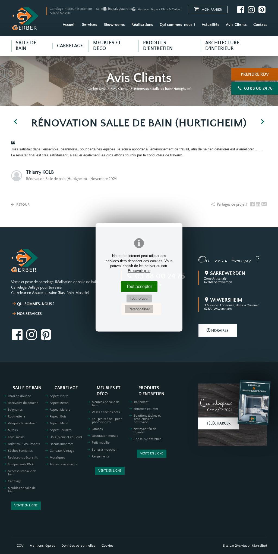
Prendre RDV (255, 74)
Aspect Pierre (59, 396)
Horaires (219, 331)
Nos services (29, 314)
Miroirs (13, 430)
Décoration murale (105, 436)
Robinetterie (16, 416)
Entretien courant (146, 409)
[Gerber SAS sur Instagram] (251, 9)
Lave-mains (16, 437)
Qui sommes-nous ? (177, 24)
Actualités (210, 24)
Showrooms (114, 24)
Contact (260, 24)
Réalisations (142, 24)
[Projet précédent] (15, 122)
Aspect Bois (58, 416)
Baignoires (15, 409)
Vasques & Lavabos (21, 423)
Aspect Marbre (60, 409)
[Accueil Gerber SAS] (25, 19)
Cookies (107, 545)
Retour (22, 204)
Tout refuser (139, 298)
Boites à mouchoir (105, 449)
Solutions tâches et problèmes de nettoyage (147, 419)
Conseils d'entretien (148, 439)
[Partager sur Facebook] (252, 204)
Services (89, 24)
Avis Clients (236, 24)
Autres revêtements (63, 464)
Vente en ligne (25, 505)
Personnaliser (139, 309)
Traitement (141, 402)
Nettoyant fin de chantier (145, 430)
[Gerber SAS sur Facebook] (241, 9)
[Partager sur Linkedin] (258, 204)
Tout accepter (139, 286)
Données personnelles (78, 545)
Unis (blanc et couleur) (66, 437)
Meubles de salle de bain (22, 489)
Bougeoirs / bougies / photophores (107, 420)
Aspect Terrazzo (61, 430)
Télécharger (218, 423)
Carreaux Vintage (62, 451)
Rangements (100, 456)
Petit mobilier (101, 442)
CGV (20, 545)
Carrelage (14, 481)
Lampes (97, 429)
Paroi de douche (19, 396)
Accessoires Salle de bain (22, 472)
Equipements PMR (20, 464)
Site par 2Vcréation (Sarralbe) (245, 545)
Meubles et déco (109, 391)
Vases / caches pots (106, 412)
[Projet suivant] (262, 122)
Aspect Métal (59, 423)
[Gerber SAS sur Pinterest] (262, 9)
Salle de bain (27, 388)
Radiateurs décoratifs (23, 457)
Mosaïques (57, 457)
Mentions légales (42, 545)
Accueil (69, 24)
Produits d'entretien (151, 391)
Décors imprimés (61, 444)
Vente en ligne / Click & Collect (159, 9)
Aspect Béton (59, 403)
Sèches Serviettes (20, 451)
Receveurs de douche (23, 403)
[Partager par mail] (264, 204)
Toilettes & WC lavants (24, 444)
